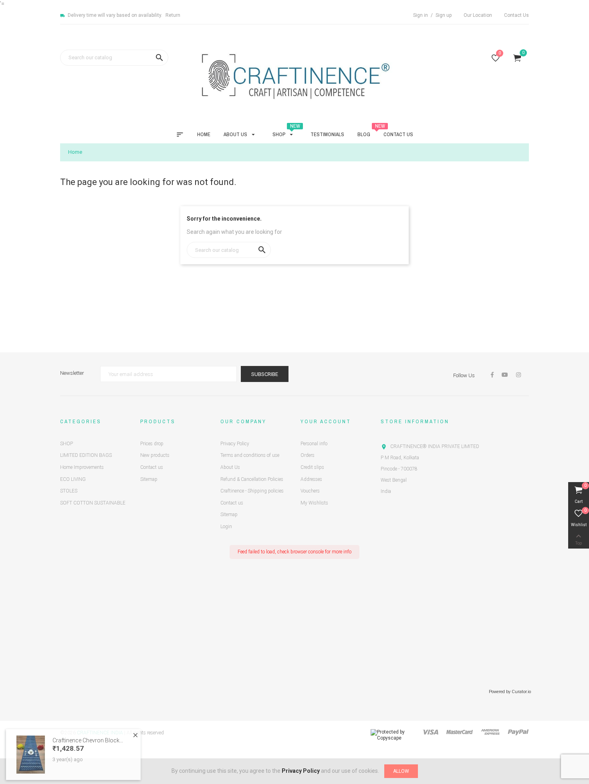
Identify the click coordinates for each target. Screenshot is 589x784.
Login (226, 526)
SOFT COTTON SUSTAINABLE (92, 503)
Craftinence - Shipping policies (252, 491)
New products (154, 455)
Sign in (421, 15)
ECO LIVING (73, 479)
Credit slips (312, 467)
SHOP (66, 443)
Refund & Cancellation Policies (251, 479)
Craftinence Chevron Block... (87, 732)
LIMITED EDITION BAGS (86, 455)
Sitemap (148, 479)
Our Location (478, 15)
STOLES (68, 491)
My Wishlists (314, 503)
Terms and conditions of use (249, 455)
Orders (308, 455)
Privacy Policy (234, 443)
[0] (496, 59)
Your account (326, 421)
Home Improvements (82, 467)
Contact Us (516, 15)
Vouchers (310, 491)
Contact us (151, 467)
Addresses (311, 479)
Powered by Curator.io (510, 691)
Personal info (314, 443)
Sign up (444, 15)
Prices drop (151, 443)
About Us (230, 467)
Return (172, 15)
